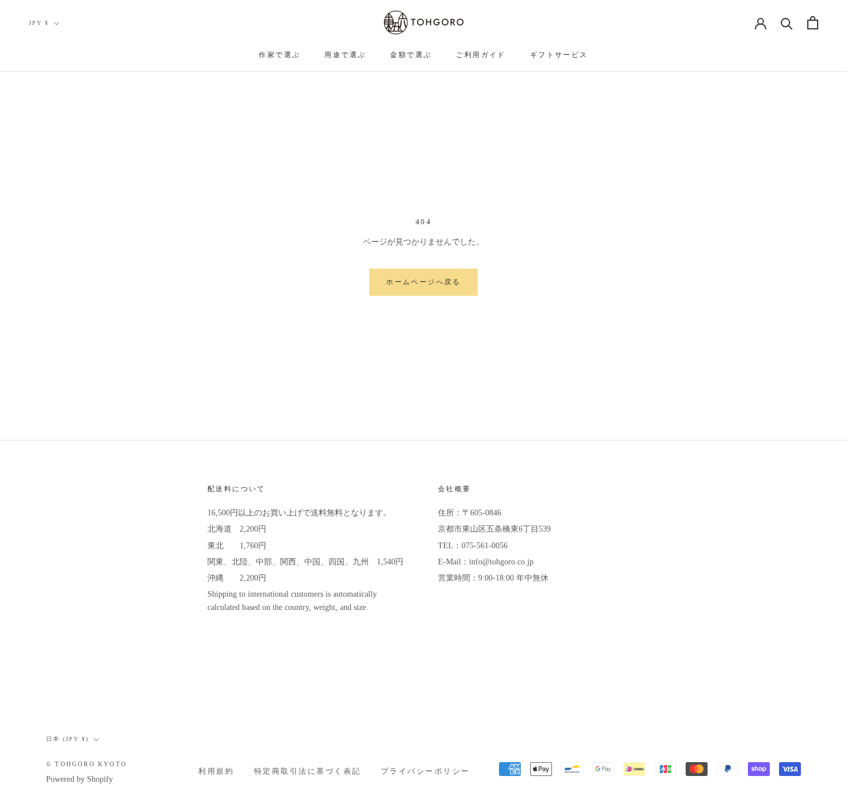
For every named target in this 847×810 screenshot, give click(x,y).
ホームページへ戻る (423, 282)
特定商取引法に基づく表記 (307, 771)
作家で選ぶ (279, 55)
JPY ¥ (39, 23)
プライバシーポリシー (425, 771)
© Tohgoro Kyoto (86, 763)
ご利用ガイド (480, 55)
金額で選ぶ (411, 55)
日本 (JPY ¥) (67, 739)
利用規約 (216, 771)
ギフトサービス (559, 55)
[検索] (787, 23)
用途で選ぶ (345, 55)
